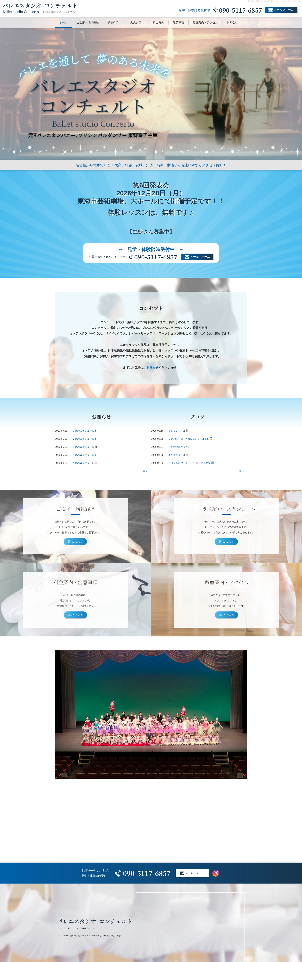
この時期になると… (179, 446)
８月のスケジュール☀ (84, 430)
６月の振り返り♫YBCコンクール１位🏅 (190, 438)
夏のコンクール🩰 (178, 430)
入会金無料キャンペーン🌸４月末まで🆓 (191, 463)
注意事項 (178, 22)
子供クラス (114, 22)
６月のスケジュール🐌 (85, 446)
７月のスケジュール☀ (84, 438)
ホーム (63, 22)
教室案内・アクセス (205, 22)
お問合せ (232, 22)
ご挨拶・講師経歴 (87, 22)
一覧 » (144, 471)
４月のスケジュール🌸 (85, 463)
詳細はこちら (75, 541)
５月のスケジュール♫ (84, 454)
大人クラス (137, 22)
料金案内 (158, 22)
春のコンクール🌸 (178, 454)
